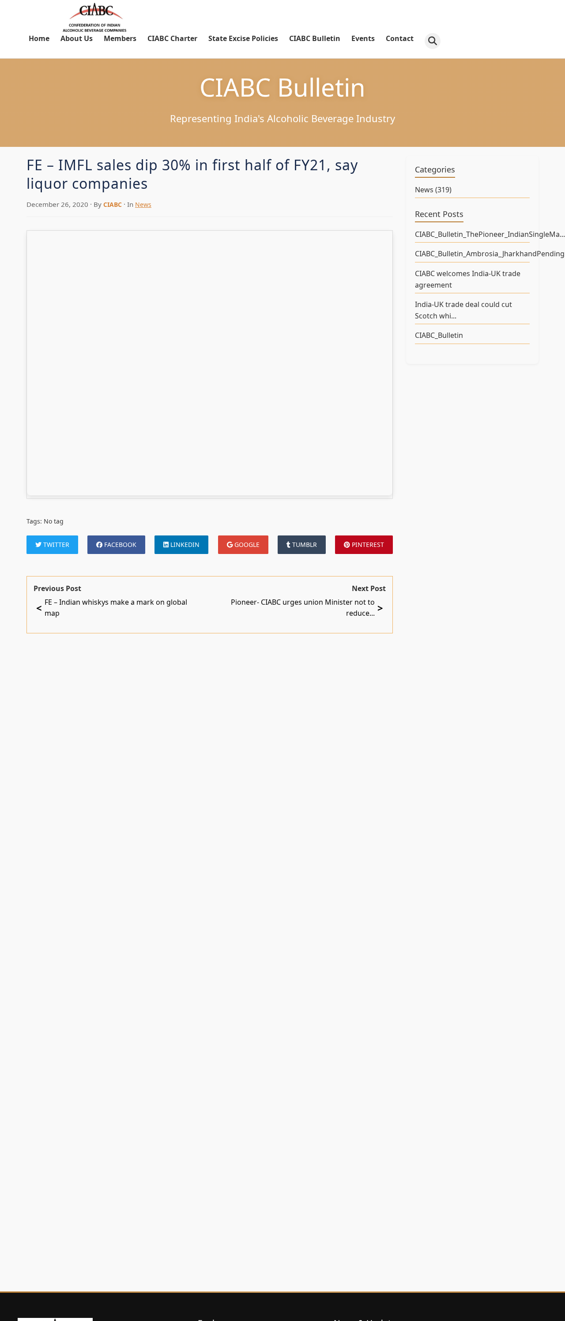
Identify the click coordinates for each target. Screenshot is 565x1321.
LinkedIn (184, 544)
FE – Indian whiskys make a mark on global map (111, 607)
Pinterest (367, 544)
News (143, 204)
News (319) (433, 190)
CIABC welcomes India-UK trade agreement (467, 279)
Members (120, 38)
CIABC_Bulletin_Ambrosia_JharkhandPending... (472, 253)
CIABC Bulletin (314, 38)
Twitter (55, 544)
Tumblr (303, 544)
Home (39, 38)
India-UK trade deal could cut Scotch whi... (463, 310)
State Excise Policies (243, 38)
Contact (400, 38)
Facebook (119, 544)
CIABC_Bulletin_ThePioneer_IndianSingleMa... (472, 234)
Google (246, 544)
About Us (76, 38)
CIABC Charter (172, 38)
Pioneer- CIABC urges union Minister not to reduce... (307, 607)
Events (363, 38)
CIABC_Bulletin (439, 335)
